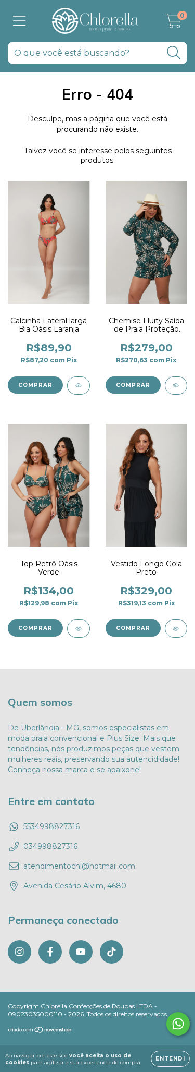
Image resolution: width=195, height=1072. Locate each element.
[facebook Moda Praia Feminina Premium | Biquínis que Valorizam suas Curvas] (50, 952)
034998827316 (50, 846)
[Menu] (19, 21)
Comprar (35, 385)
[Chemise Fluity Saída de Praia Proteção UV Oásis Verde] (176, 385)
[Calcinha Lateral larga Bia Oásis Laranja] (78, 385)
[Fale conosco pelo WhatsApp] (178, 1024)
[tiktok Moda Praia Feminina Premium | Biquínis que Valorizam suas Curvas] (111, 952)
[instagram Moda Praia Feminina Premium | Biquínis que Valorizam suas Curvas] (19, 952)
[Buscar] (174, 53)
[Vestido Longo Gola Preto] (176, 628)
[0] (173, 23)
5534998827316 (51, 826)
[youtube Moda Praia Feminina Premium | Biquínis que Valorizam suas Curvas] (81, 952)
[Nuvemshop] (40, 1031)
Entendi (170, 1058)
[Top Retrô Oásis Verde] (78, 628)
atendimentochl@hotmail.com (79, 866)
